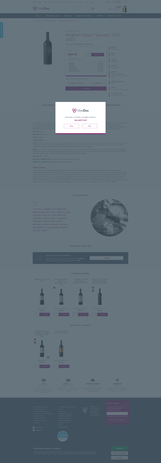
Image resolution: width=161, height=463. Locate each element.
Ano (71, 126)
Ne (89, 126)
